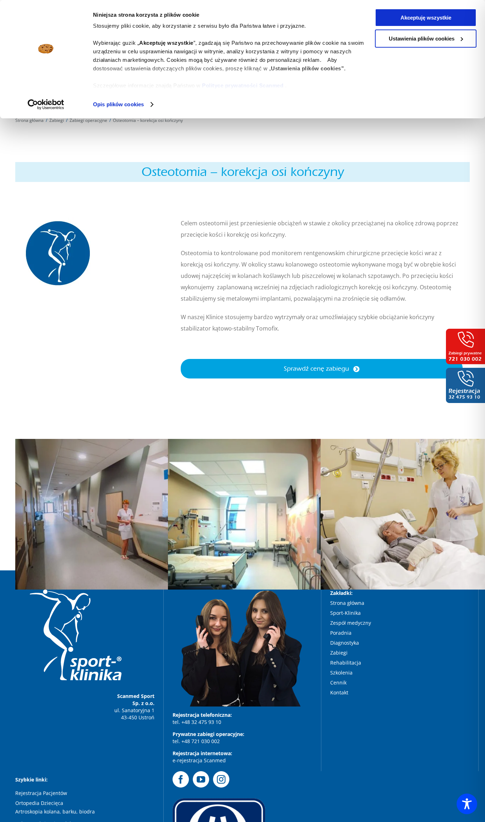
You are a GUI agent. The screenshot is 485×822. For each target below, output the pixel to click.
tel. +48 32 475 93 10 (197, 722)
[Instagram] (221, 779)
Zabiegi (339, 652)
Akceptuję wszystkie (425, 18)
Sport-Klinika (346, 612)
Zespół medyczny (351, 622)
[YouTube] (201, 779)
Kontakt (339, 692)
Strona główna (347, 603)
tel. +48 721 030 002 (196, 741)
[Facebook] (181, 779)
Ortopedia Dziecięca (39, 803)
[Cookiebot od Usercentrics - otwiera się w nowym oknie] (46, 104)
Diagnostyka (345, 642)
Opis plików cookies (118, 104)
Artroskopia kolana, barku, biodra (55, 811)
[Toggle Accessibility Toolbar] (467, 804)
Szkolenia (341, 672)
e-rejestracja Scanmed (199, 760)
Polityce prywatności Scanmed (242, 85)
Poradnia (341, 632)
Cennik (338, 682)
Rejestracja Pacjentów (41, 793)
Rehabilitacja (346, 662)
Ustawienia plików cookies (421, 39)
